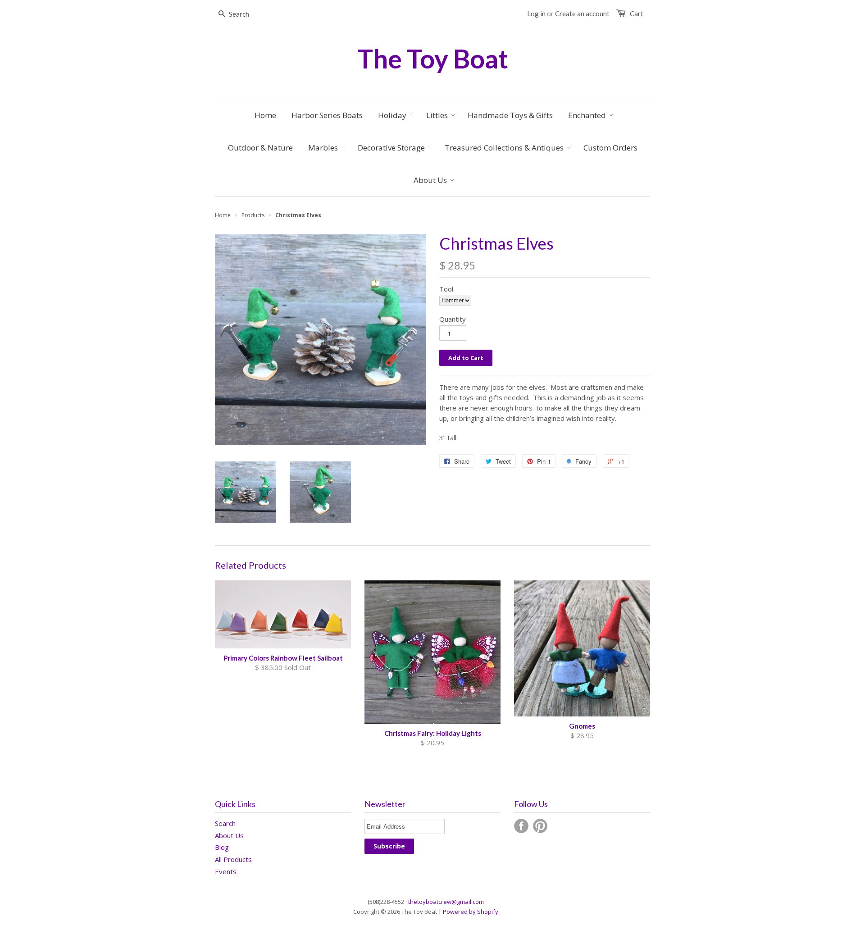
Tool (446, 288)
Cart (636, 13)
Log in (536, 13)
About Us (229, 835)
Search (225, 823)
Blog (222, 847)
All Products (233, 859)
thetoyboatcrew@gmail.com (446, 902)
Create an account (582, 13)
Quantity (452, 319)
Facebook (521, 826)
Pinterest (540, 826)
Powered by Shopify (470, 912)
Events (226, 871)
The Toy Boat (432, 59)
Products (252, 215)
